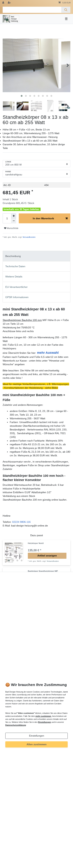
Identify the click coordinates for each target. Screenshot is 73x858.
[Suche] (65, 10)
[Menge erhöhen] (13, 215)
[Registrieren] (10, 2)
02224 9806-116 (21, 521)
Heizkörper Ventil (36, 543)
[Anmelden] (3, 2)
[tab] (36, 256)
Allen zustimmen (37, 744)
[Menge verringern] (13, 220)
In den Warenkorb (43, 218)
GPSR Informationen (17, 297)
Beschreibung (13, 256)
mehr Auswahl (48, 352)
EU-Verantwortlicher (16, 287)
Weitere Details (13, 276)
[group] (15, 552)
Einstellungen (36, 735)
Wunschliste (12, 228)
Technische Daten (15, 266)
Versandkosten (28, 237)
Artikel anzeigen (47, 555)
